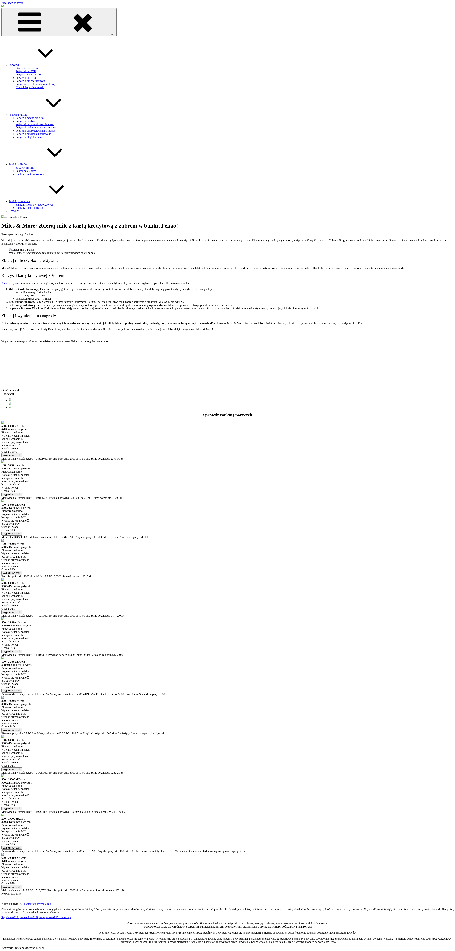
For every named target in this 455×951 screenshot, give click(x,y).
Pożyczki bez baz (25, 121)
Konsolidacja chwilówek (30, 87)
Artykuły (14, 210)
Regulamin (7, 917)
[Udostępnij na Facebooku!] (10, 400)
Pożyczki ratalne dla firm (30, 117)
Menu (112, 34)
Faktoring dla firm (26, 170)
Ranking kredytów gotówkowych (34, 204)
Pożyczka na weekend (28, 74)
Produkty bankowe (19, 201)
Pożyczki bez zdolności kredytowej (35, 84)
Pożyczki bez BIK (26, 71)
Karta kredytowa (10, 283)
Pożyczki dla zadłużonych (30, 80)
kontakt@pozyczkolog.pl (38, 903)
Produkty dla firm (18, 164)
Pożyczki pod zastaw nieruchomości (36, 127)
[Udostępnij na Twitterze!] (10, 403)
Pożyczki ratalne (18, 114)
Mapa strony (64, 917)
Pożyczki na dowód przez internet (35, 124)
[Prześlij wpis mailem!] (10, 407)
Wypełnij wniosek (12, 455)
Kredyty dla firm (25, 167)
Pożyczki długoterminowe (30, 137)
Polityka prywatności (45, 917)
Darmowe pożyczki (27, 68)
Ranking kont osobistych (30, 207)
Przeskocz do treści (12, 2)
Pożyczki (14, 64)
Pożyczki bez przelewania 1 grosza (35, 130)
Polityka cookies (23, 917)
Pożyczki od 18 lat (26, 77)
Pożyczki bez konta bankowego (33, 133)
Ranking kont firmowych (30, 173)
